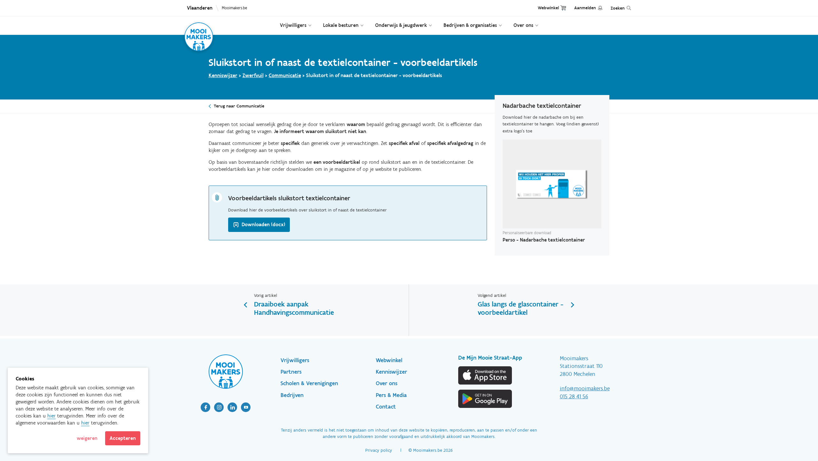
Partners (291, 371)
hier (51, 416)
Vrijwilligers (293, 25)
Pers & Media (391, 395)
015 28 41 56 (574, 396)
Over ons (523, 25)
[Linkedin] (232, 407)
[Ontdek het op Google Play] (485, 399)
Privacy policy (378, 450)
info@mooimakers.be (585, 388)
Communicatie (285, 75)
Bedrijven (292, 395)
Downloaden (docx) (263, 224)
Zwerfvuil (253, 75)
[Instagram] (219, 407)
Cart (563, 8)
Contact (386, 406)
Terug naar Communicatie (239, 106)
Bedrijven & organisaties (470, 25)
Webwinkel (548, 8)
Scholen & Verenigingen (309, 383)
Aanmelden (585, 8)
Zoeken (618, 8)
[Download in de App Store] (485, 375)
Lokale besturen (341, 25)
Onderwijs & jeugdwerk (401, 25)
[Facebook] (205, 407)
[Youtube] (246, 407)
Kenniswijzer (223, 75)
